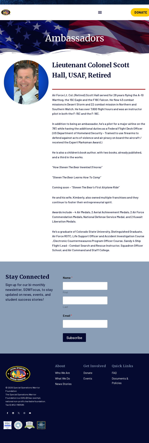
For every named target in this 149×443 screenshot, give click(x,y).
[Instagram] (24, 413)
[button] (100, 12)
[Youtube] (30, 413)
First (65, 292)
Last (65, 306)
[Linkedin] (13, 413)
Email (67, 315)
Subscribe (74, 337)
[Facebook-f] (7, 413)
